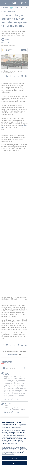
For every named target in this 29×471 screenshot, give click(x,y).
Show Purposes (14, 467)
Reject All (14, 463)
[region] (14, 444)
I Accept (14, 458)
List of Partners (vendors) (8, 454)
